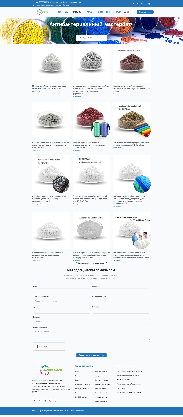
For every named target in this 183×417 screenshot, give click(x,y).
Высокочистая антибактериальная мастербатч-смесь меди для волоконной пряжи (131, 88)
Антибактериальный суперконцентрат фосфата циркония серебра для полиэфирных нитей (49, 198)
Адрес (35, 307)
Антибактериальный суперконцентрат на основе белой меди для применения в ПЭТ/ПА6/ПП (50, 144)
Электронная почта (41, 297)
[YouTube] (142, 3)
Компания (96, 286)
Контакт (117, 12)
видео (100, 12)
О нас (67, 12)
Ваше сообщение (40, 327)
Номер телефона (99, 297)
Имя (35, 286)
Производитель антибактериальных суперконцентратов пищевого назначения (48, 255)
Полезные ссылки (83, 366)
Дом (60, 12)
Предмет (36, 317)
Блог (108, 12)
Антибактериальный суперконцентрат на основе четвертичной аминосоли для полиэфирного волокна (91, 255)
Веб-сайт (95, 307)
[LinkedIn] (45, 401)
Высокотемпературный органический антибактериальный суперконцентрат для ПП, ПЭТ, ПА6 (90, 198)
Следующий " (101, 263)
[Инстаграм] (55, 401)
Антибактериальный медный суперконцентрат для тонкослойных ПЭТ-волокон (89, 144)
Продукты (77, 12)
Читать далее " (36, 91)
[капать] (50, 401)
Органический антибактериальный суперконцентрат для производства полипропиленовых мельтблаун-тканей (131, 255)
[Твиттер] (138, 3)
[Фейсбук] (134, 3)
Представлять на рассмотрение (91, 355)
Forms (89, 12)
